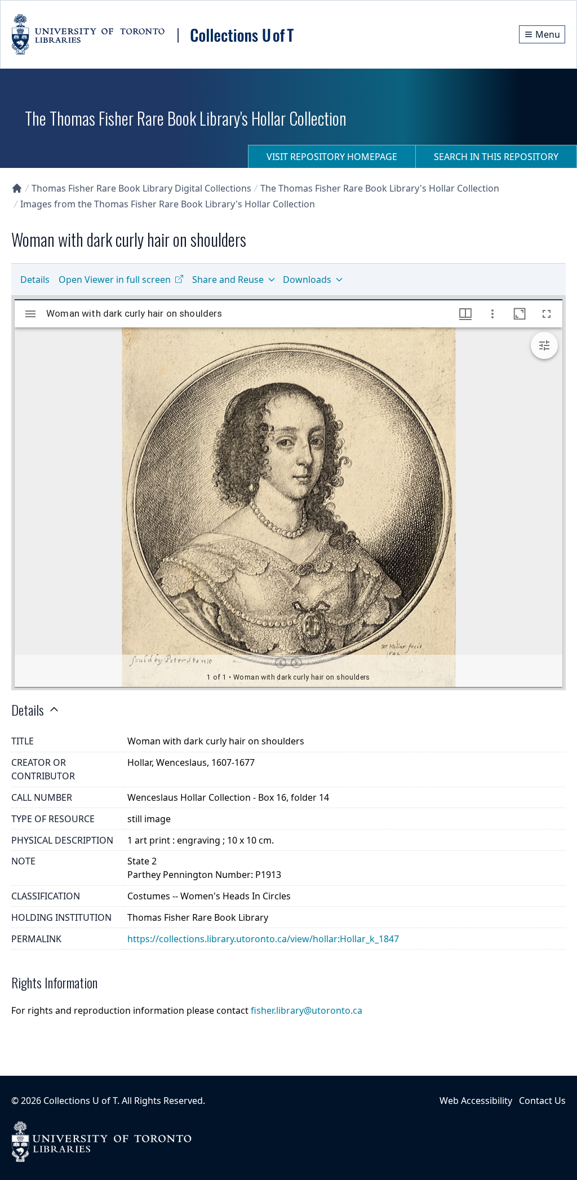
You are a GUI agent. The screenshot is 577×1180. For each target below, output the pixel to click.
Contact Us (542, 1100)
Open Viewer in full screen (115, 279)
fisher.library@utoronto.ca (306, 1010)
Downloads (307, 279)
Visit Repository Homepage (332, 156)
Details (35, 279)
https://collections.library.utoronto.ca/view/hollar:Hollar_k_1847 (263, 939)
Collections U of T (80, 1100)
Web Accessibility (476, 1100)
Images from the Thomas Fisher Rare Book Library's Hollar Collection (167, 204)
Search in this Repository (496, 156)
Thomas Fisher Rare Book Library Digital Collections (141, 188)
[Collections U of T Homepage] (17, 188)
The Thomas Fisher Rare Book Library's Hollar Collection (379, 188)
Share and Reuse (228, 279)
